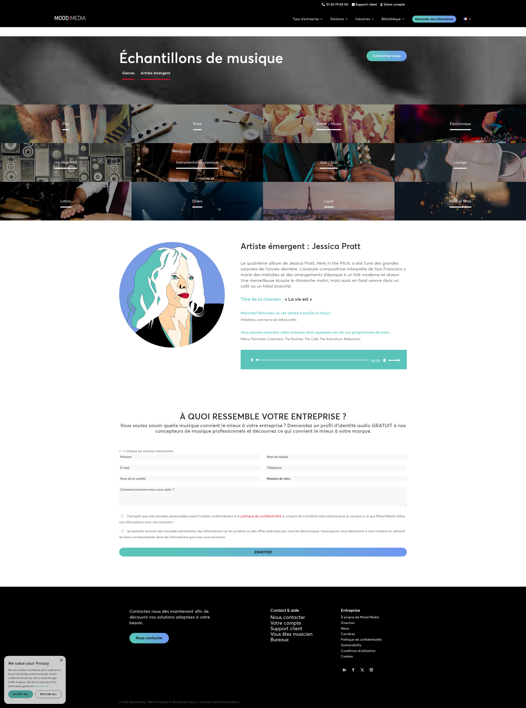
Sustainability (351, 645)
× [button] (61, 660)
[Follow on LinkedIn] (344, 670)
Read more (41, 686)
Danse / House (328, 123)
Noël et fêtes (460, 201)
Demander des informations (434, 19)
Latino (65, 201)
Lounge (460, 162)
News (345, 628)
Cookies (347, 656)
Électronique (460, 123)
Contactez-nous (387, 55)
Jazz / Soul (329, 162)
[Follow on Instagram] (371, 670)
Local (328, 201)
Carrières (348, 634)
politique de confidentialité (261, 516)
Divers (197, 201)
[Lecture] (252, 360)
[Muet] (384, 360)
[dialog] (35, 680)
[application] (324, 360)
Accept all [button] (20, 694)
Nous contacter (149, 638)
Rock (197, 123)
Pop (65, 123)
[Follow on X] (362, 670)
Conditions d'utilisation (358, 651)
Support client (366, 4)
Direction (348, 623)
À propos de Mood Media (360, 617)
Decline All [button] (48, 694)
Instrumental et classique (197, 162)
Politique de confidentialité (361, 639)
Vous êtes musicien (291, 634)
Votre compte (394, 4)
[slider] (393, 360)
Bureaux (279, 640)
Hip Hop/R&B (65, 162)
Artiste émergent (155, 73)
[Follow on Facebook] (353, 670)
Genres (128, 73)
